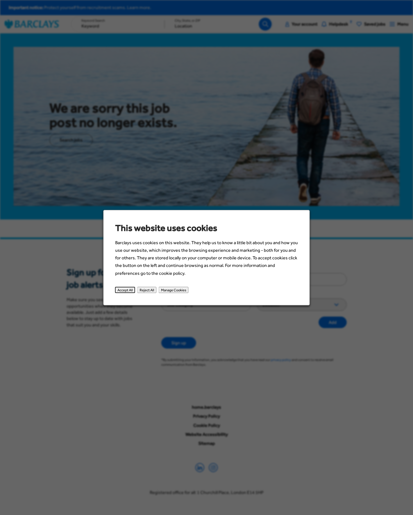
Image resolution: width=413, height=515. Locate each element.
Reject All (147, 289)
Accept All (125, 289)
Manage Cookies (173, 289)
